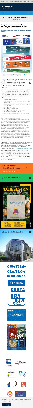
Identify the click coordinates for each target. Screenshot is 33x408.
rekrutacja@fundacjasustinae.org (24, 148)
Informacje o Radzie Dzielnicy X (12, 232)
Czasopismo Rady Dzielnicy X (11, 178)
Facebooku (16, 19)
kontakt (28, 13)
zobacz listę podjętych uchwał (9, 171)
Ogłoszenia (22, 30)
